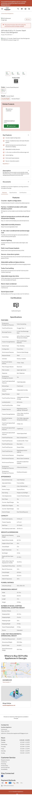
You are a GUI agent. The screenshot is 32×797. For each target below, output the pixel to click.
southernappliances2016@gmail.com (18, 733)
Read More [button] (5, 163)
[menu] (2, 8)
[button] (22, 9)
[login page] (25, 9)
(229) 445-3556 (5, 733)
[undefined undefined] (11, 113)
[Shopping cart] (29, 9)
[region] (16, 118)
